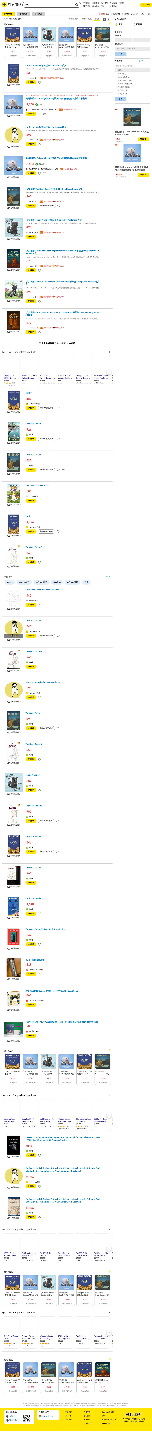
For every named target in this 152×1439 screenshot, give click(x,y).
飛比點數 (95, 6)
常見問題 (87, 1412)
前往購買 (31, 82)
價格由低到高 (74, 19)
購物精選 (8, 14)
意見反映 (87, 1416)
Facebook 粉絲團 (108, 1412)
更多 (86, 582)
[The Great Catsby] (14, 431)
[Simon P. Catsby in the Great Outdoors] (14, 690)
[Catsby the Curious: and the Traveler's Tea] (14, 597)
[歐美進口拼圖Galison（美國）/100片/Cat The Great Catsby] (14, 998)
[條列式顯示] (104, 19)
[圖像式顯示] (108, 19)
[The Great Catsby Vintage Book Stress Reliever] (14, 936)
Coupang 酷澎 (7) (124, 77)
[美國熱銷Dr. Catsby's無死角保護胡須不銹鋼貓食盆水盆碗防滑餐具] (14, 104)
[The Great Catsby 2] (14, 813)
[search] (47, 4)
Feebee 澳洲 (106, 1423)
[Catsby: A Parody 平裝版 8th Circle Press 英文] (14, 134)
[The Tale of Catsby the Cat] (14, 493)
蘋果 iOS (12, 1416)
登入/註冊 (146, 5)
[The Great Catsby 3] (14, 875)
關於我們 (68, 1412)
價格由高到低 (87, 19)
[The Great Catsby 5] (14, 554)
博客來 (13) (122, 74)
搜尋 (76, 4)
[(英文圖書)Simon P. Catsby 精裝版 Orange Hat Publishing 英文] (14, 227)
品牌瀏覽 (104, 3)
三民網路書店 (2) (124, 87)
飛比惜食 (113, 6)
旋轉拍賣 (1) (122, 94)
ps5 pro (142, 14)
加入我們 (68, 1420)
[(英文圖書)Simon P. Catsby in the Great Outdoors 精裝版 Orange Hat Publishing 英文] (14, 289)
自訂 (141, 61)
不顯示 (139, 24)
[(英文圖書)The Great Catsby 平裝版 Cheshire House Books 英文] (14, 196)
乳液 (107, 14)
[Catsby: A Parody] (14, 844)
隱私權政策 (88, 1423)
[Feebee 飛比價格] (133, 1417)
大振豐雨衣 (115, 14)
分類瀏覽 (95, 3)
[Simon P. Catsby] (14, 782)
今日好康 (113, 3)
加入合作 (68, 1416)
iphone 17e (134, 14)
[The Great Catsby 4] (14, 659)
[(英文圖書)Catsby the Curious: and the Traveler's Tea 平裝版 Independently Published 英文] (14, 320)
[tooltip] (39, 82)
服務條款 (87, 1420)
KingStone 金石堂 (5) (125, 80)
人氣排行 (122, 3)
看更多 (107, 577)
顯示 (120, 24)
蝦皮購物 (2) (122, 90)
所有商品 (38, 14)
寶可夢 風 (125, 14)
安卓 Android (13, 1420)
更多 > (149, 14)
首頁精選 (86, 3)
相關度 (97, 19)
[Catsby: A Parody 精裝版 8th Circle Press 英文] (14, 73)
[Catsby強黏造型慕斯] (14, 967)
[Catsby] (14, 400)
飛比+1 (103, 6)
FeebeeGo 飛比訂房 (109, 1420)
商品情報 (86, 6)
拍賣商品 (23, 14)
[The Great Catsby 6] (14, 751)
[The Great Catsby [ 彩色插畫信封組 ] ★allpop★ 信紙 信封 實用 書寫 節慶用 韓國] (14, 1029)
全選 (120, 70)
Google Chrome (47, 1416)
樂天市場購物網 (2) (125, 84)
